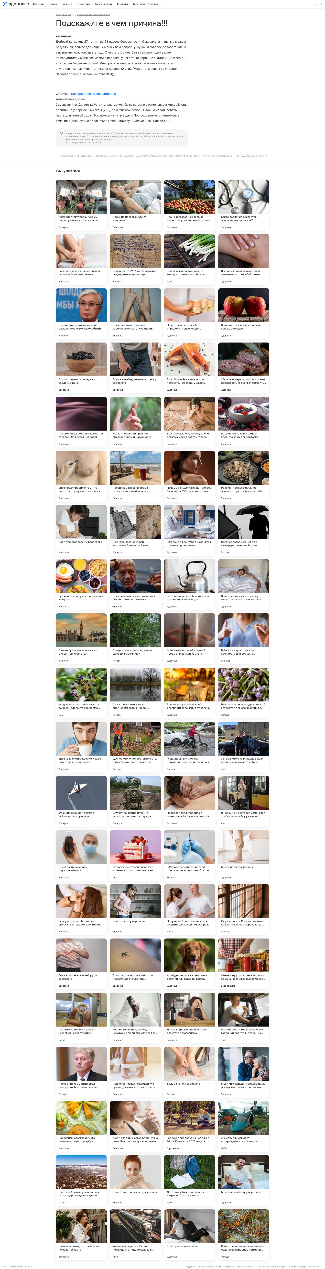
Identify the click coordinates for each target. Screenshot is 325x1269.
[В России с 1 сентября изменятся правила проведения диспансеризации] (189, 530)
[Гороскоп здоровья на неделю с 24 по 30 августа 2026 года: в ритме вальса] (189, 1126)
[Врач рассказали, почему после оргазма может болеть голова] (189, 422)
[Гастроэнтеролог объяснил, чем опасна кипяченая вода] (189, 584)
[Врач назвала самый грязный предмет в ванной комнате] (189, 638)
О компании (16, 1266)
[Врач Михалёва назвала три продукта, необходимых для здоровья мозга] (189, 368)
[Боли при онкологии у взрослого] (81, 530)
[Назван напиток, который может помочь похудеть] (81, 1234)
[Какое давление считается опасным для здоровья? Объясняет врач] (243, 205)
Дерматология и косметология (92, 14)
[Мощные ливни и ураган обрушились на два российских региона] (189, 747)
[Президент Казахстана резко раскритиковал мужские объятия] (81, 313)
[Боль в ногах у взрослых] (243, 855)
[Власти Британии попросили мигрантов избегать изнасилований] (81, 638)
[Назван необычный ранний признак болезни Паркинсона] (135, 422)
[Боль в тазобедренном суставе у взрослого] (135, 368)
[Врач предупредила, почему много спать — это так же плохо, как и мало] (243, 584)
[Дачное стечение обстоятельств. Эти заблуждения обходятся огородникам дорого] (135, 747)
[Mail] (5, 4)
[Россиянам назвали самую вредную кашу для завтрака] (243, 422)
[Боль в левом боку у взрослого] (243, 1180)
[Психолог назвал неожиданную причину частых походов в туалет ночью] (135, 1072)
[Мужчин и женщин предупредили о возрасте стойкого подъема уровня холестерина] (243, 1072)
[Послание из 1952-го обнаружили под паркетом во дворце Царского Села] (135, 259)
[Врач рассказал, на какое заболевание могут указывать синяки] (135, 313)
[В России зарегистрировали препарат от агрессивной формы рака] (189, 855)
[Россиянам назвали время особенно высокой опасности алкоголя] (135, 476)
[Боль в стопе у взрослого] (189, 1072)
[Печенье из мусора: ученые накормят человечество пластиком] (81, 1018)
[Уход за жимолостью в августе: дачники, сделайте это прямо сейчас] (81, 693)
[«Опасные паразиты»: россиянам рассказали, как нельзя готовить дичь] (243, 368)
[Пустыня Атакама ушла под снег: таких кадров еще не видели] (81, 1180)
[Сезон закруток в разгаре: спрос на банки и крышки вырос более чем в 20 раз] (243, 964)
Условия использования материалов (216, 1266)
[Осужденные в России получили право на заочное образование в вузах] (243, 909)
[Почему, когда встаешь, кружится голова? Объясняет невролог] (81, 422)
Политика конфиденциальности (303, 1266)
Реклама (29, 1266)
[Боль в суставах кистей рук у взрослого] (81, 964)
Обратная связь (245, 1266)
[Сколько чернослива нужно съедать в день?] (81, 368)
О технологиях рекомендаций (270, 1266)
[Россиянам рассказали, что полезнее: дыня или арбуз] (81, 1126)
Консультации (63, 14)
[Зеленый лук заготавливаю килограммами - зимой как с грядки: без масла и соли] (189, 259)
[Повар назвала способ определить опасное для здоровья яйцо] (189, 313)
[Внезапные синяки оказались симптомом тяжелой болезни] (243, 259)
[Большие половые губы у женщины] (135, 205)
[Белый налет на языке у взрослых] (135, 1180)
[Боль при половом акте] (189, 1234)
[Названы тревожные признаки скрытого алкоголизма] (189, 1018)
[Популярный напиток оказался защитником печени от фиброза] (189, 909)
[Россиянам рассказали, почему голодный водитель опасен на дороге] (243, 1018)
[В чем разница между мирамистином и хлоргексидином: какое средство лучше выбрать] (81, 855)
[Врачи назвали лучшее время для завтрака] (81, 584)
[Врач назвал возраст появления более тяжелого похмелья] (135, 584)
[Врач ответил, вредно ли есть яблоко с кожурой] (243, 313)
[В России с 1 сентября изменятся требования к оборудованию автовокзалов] (243, 801)
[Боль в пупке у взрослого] (135, 909)
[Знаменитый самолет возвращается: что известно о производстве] (243, 1126)
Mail (5, 1266)
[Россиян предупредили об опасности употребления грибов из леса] (243, 476)
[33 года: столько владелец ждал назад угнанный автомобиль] (243, 747)
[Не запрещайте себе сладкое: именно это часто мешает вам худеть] (135, 855)
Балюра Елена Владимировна (93, 93)
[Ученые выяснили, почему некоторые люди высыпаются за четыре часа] (135, 1018)
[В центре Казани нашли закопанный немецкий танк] (135, 530)
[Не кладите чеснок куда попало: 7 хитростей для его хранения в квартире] (243, 693)
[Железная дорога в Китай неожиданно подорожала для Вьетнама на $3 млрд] (135, 1234)
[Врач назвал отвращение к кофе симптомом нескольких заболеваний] (81, 747)
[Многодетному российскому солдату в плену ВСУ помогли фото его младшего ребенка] (81, 205)
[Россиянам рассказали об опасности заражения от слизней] (189, 693)
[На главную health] (18, 4)
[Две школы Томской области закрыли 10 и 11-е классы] (189, 1180)
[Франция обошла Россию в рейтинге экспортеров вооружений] (81, 801)
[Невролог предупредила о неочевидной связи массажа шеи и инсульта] (189, 801)
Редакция (191, 1266)
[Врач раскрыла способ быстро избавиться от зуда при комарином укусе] (135, 964)
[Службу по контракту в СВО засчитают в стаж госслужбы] (135, 801)
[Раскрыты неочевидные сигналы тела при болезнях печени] (81, 259)
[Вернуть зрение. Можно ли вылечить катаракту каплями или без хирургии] (81, 909)
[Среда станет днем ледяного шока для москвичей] (135, 638)
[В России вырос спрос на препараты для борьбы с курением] (243, 638)
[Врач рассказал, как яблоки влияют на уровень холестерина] (189, 205)
